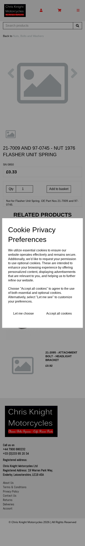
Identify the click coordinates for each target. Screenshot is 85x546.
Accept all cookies (59, 313)
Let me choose (23, 313)
